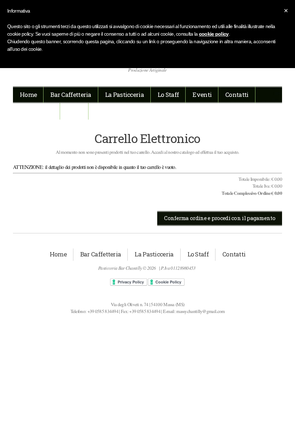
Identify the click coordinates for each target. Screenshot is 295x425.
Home (28, 94)
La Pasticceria (124, 94)
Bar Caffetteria (70, 94)
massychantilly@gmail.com (200, 311)
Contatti (236, 94)
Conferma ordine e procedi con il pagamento (219, 218)
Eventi (202, 94)
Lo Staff (168, 94)
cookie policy (214, 34)
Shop (74, 111)
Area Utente (36, 111)
